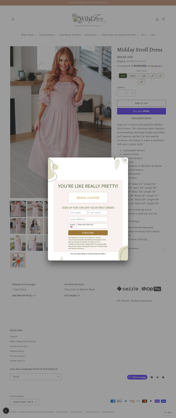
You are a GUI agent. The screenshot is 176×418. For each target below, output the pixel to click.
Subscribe (88, 232)
